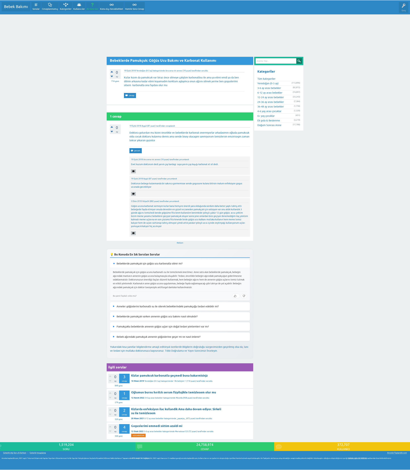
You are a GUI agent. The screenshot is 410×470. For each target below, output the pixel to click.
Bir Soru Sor (92, 9)
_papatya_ (181, 418)
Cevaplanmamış (50, 9)
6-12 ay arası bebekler (154, 418)
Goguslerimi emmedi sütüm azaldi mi (156, 426)
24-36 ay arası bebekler (270, 101)
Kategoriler (65, 9)
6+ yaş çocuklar (266, 115)
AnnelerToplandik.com (397, 453)
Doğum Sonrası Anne (269, 125)
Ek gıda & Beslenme (268, 120)
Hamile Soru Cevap (134, 9)
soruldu (204, 71)
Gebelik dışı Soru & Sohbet (14, 453)
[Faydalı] (236, 296)
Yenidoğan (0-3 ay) (144, 71)
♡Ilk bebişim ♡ (180, 381)
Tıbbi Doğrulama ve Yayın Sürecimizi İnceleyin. (191, 350)
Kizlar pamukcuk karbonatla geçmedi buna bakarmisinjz (169, 375)
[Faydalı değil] (244, 296)
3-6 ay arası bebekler (154, 398)
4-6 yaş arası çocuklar (269, 111)
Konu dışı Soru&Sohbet (111, 9)
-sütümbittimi (138, 435)
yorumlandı (184, 159)
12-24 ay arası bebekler (270, 97)
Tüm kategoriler (266, 78)
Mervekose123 (181, 431)
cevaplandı (170, 126)
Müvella (179, 398)
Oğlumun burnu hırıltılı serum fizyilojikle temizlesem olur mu (173, 392)
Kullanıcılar (79, 9)
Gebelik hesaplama (38, 453)
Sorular (36, 9)
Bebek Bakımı (16, 6)
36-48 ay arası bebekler (270, 106)
